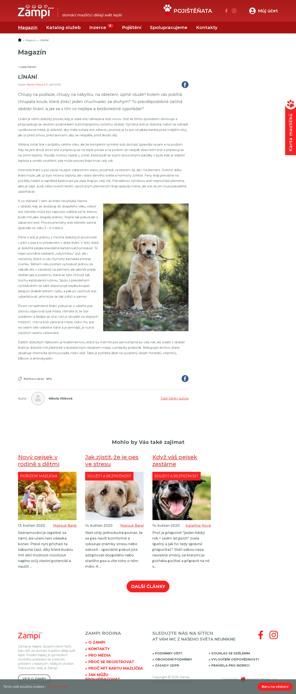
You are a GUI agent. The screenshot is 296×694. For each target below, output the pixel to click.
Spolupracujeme (168, 27)
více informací (57, 687)
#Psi (49, 378)
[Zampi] (70, 12)
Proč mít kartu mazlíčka (115, 668)
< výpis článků (27, 66)
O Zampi (96, 642)
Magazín (27, 27)
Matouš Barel (64, 526)
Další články (148, 586)
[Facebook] (226, 11)
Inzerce (97, 27)
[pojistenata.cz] (188, 11)
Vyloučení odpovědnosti (235, 659)
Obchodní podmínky (173, 659)
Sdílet (185, 84)
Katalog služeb (63, 27)
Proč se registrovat (111, 662)
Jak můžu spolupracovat (102, 677)
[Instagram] (234, 11)
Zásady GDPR (167, 665)
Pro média (99, 655)
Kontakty (207, 27)
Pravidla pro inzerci (230, 665)
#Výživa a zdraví (34, 378)
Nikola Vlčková (36, 84)
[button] (263, 11)
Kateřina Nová (198, 526)
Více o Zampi (34, 678)
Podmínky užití (168, 653)
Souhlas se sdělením (230, 653)
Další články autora (175, 398)
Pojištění (131, 27)
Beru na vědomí (275, 686)
